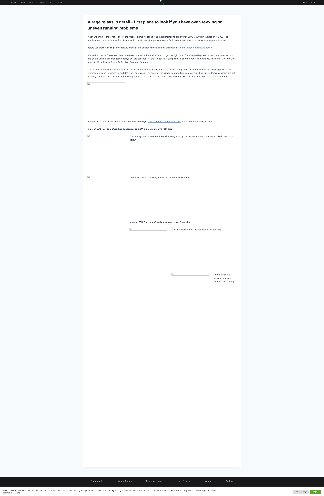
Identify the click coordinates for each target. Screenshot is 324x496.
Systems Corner (42, 2)
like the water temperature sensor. (195, 47)
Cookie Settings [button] (301, 492)
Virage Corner (27, 2)
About (305, 2)
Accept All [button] (315, 492)
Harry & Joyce (184, 481)
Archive (312, 2)
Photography (13, 2)
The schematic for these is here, (164, 121)
